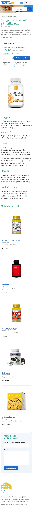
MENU (28, 3)
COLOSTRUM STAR (9, 329)
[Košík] (21, 3)
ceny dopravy (13, 66)
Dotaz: (6, 450)
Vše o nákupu (11, 501)
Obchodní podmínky (22, 501)
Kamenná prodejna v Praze (21, 499)
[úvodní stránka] (7, 2)
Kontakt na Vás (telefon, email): (15, 442)
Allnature (18, 53)
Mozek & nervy (12, 16)
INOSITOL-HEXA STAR (11, 241)
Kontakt (3, 501)
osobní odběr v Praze (19, 64)
